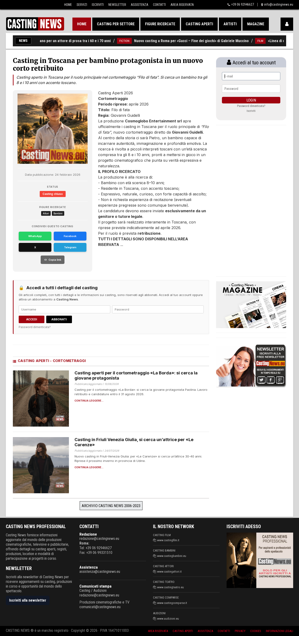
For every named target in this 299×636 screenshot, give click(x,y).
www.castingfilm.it (168, 540)
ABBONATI (59, 319)
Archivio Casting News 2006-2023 (111, 505)
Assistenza (139, 5)
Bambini (58, 213)
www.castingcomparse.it (172, 603)
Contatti (159, 5)
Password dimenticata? (35, 327)
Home (68, 5)
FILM (250, 41)
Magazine (255, 24)
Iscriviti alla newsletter (27, 600)
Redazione (88, 534)
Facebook (70, 236)
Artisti (230, 24)
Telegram (70, 247)
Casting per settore (116, 24)
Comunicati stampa (95, 586)
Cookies (255, 631)
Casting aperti (199, 24)
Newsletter (117, 5)
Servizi (82, 5)
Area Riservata (182, 5)
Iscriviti (98, 5)
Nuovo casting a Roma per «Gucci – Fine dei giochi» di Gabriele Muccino (180, 41)
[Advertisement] (145, 261)
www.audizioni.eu (168, 618)
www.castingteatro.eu (170, 587)
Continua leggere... (89, 400)
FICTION (114, 41)
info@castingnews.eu (278, 4)
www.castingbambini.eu (171, 556)
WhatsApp (35, 236)
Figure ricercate (160, 24)
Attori (46, 213)
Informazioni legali (279, 631)
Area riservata (158, 631)
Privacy (240, 631)
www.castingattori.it (169, 571)
